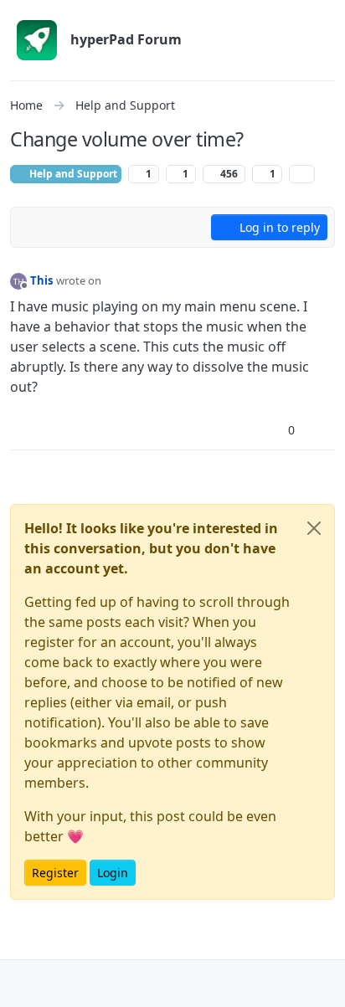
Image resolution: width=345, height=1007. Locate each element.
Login (112, 873)
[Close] (314, 528)
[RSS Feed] (302, 174)
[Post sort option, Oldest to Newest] (33, 228)
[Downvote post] (321, 430)
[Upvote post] (262, 430)
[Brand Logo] (37, 40)
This (41, 280)
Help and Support (72, 174)
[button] (24, 983)
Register (55, 873)
